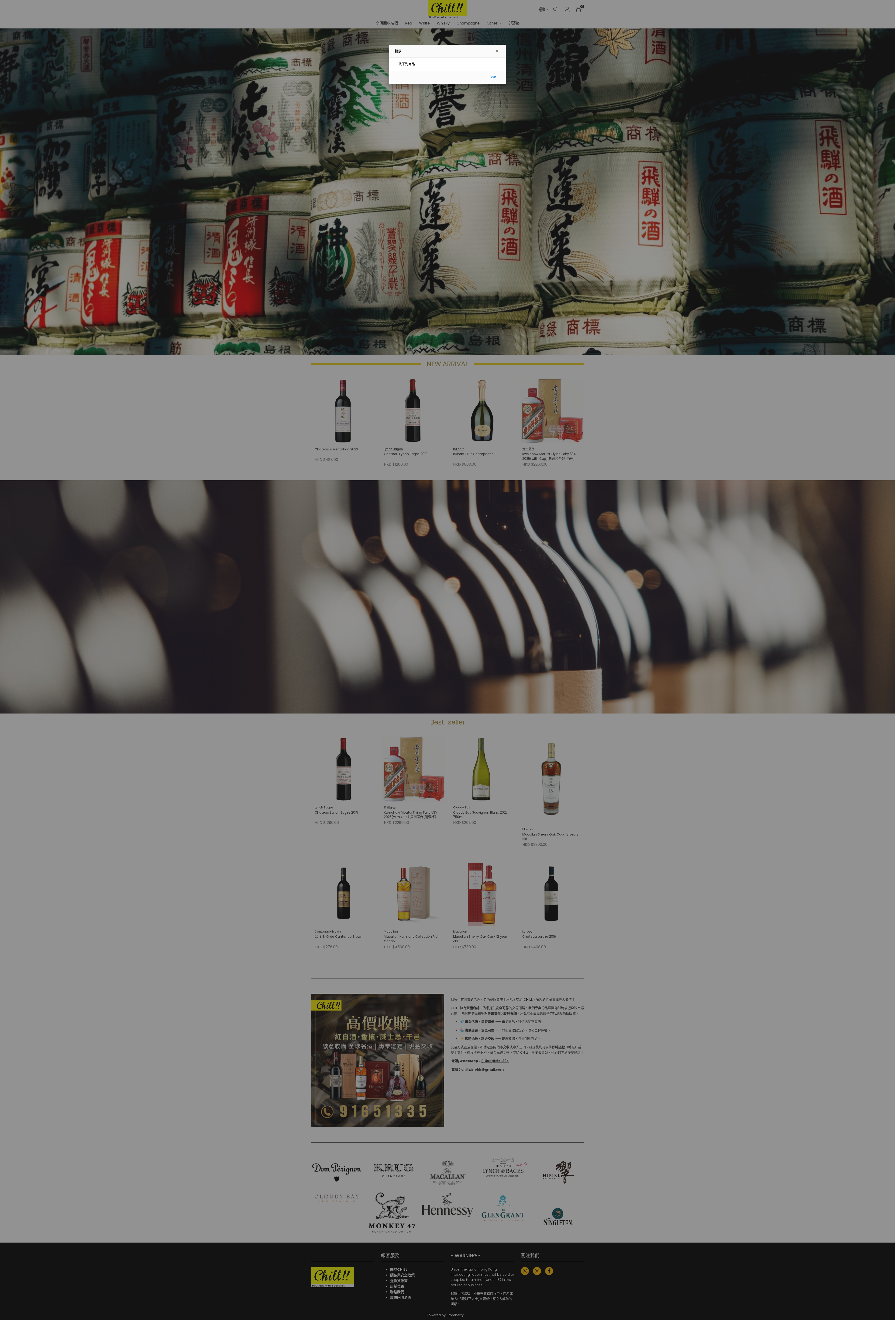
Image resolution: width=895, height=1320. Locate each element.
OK (493, 77)
